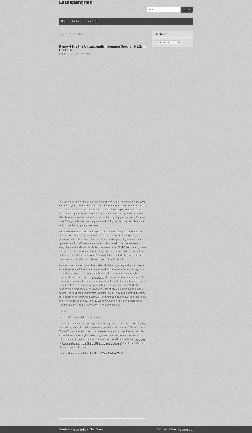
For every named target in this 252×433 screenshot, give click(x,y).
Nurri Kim (130, 205)
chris (63, 54)
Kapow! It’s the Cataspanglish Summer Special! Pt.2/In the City (102, 48)
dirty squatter (97, 277)
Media (75, 21)
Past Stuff (92, 21)
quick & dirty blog (111, 217)
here (95, 225)
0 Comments (86, 54)
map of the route (136, 221)
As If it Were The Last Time (108, 353)
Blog (61, 42)
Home (64, 21)
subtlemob (140, 339)
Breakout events (135, 293)
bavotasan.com (186, 429)
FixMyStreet (124, 247)
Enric (138, 217)
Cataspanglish (80, 429)
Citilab (62, 304)
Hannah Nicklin (71, 343)
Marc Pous (64, 217)
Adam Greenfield (111, 205)
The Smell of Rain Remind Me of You (102, 343)
